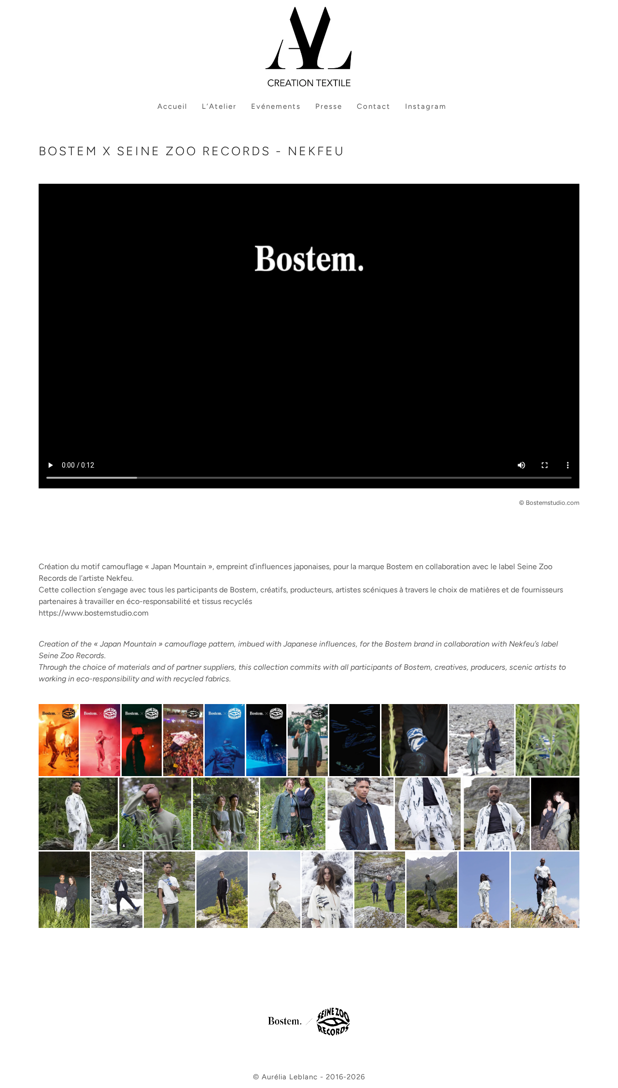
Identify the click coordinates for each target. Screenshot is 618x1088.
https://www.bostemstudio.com (94, 613)
